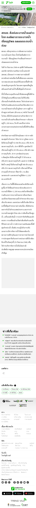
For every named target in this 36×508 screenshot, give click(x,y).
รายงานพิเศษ (5, 429)
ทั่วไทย (25, 27)
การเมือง (4, 417)
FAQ (13, 465)
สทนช (19, 392)
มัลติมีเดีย (16, 436)
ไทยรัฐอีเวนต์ (6, 455)
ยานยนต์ (16, 419)
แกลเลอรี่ (4, 448)
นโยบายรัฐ (17, 417)
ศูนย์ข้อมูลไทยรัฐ (6, 465)
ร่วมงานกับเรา (12, 463)
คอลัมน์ (28, 429)
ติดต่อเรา (21, 470)
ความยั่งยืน (5, 421)
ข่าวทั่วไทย (12, 392)
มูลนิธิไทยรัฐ (29, 463)
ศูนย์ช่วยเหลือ (20, 465)
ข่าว (21, 27)
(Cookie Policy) (7, 10)
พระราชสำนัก (5, 414)
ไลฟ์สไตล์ (4, 436)
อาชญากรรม (5, 419)
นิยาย (3, 433)
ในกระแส (26, 414)
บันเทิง (3, 431)
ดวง (15, 431)
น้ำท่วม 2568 (14, 389)
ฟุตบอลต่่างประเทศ (7, 443)
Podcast (28, 433)
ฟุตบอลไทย (17, 443)
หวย (27, 431)
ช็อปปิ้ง (4, 453)
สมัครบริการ (26, 2)
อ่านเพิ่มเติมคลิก (15, 9)
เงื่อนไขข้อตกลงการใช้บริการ (9, 470)
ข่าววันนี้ (5, 392)
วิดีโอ (15, 433)
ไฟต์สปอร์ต (5, 445)
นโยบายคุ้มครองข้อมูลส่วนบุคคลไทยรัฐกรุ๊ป (13, 467)
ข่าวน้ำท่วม (5, 389)
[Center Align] (33, 9)
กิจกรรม (4, 463)
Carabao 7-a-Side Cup (21, 448)
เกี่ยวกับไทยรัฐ (21, 463)
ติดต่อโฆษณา (29, 470)
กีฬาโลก (16, 445)
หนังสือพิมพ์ (17, 429)
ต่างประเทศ (27, 417)
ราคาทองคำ (27, 419)
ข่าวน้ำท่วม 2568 (24, 389)
